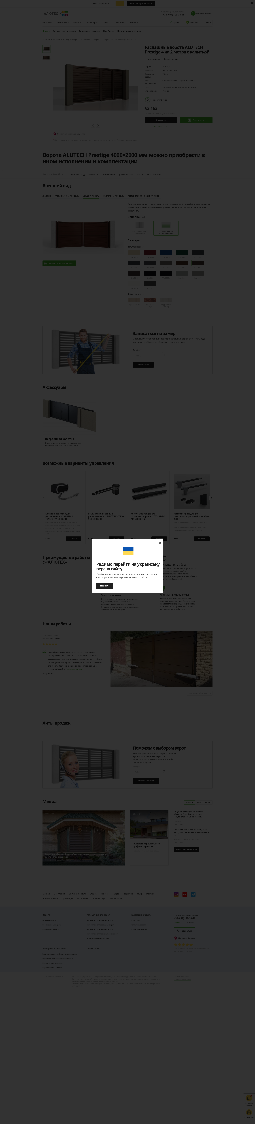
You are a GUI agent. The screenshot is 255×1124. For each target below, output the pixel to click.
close (160, 543)
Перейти (104, 585)
